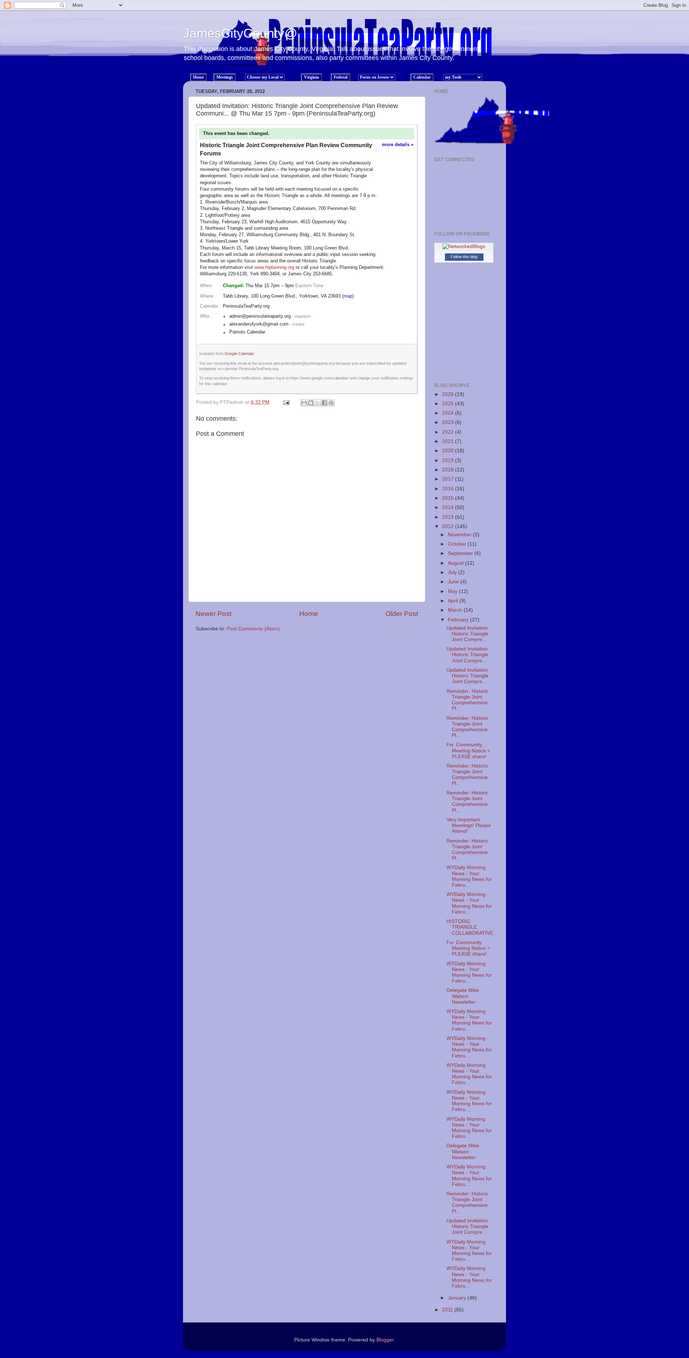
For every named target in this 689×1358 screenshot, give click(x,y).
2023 (448, 422)
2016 (448, 488)
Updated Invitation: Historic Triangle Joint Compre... (467, 633)
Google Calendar (239, 353)
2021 (448, 441)
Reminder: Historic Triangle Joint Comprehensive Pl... (467, 700)
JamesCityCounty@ (240, 33)
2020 (448, 450)
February (459, 619)
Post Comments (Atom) (253, 628)
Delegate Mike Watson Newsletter (462, 996)
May (453, 591)
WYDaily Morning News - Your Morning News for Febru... (469, 876)
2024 (448, 413)
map (347, 296)
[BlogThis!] (310, 402)
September (461, 553)
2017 (448, 479)
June (454, 581)
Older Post (401, 613)
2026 (448, 394)
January (458, 1298)
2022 (448, 432)
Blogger (385, 1340)
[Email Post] (286, 402)
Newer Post (213, 613)
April (453, 600)
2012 (448, 526)
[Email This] (304, 402)
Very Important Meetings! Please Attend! (468, 825)
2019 (448, 460)
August (456, 563)
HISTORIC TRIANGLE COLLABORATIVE (469, 927)
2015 (448, 498)
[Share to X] (317, 402)
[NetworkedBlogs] (463, 246)
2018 (448, 469)
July (453, 572)
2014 (448, 507)
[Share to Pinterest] (331, 402)
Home (308, 613)
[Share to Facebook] (324, 402)
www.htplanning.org (274, 267)
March (456, 610)
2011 (448, 1309)
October (458, 544)
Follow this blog (464, 257)
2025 (448, 403)
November (460, 534)
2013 (448, 517)
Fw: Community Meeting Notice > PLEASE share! (468, 750)
